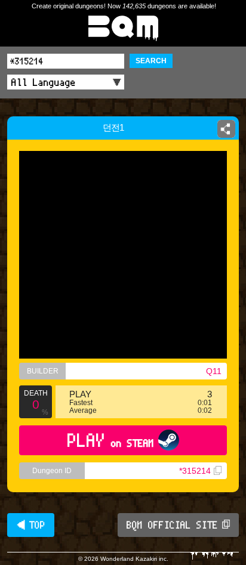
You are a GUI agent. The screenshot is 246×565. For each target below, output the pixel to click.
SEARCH (151, 61)
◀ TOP (30, 525)
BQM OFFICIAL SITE (172, 525)
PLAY (110, 440)
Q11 (214, 371)
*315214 (195, 471)
